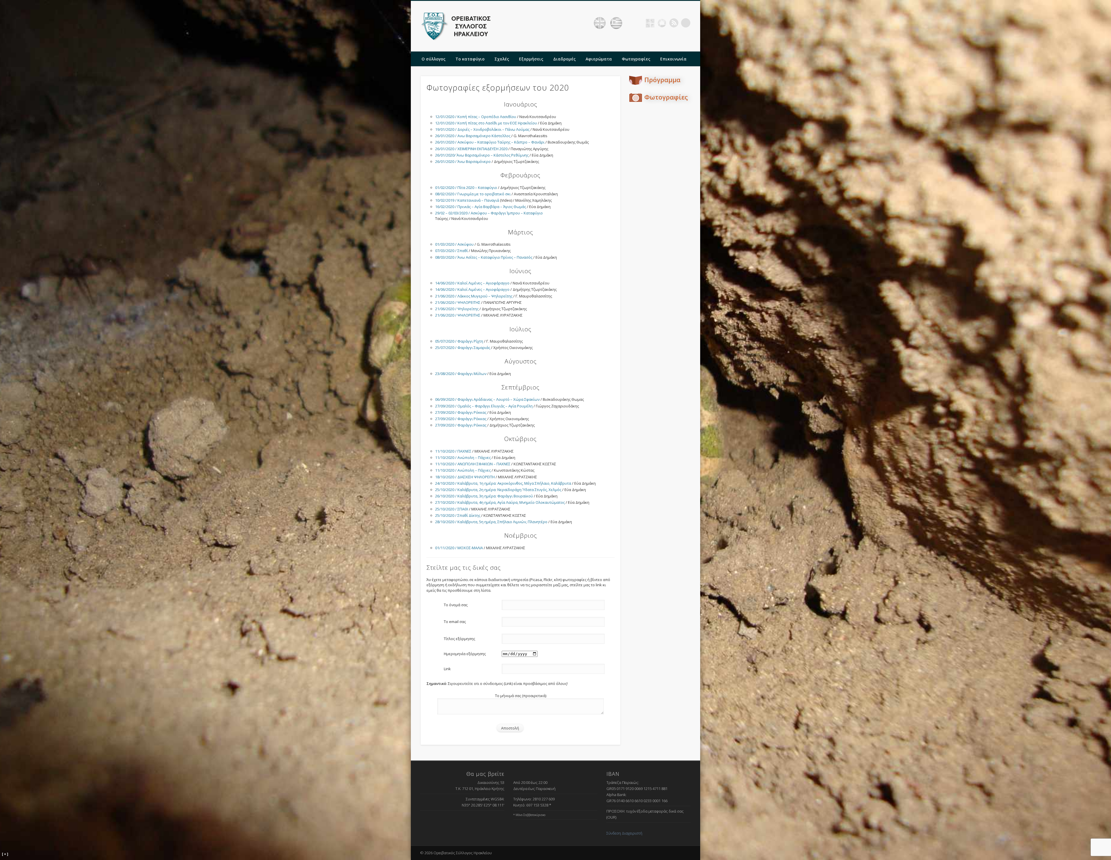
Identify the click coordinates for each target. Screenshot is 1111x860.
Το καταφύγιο (470, 59)
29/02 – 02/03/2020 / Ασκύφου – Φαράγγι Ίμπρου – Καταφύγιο (489, 213)
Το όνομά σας (456, 604)
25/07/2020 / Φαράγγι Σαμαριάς (462, 347)
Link (447, 668)
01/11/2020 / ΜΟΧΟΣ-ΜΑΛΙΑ (459, 547)
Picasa (662, 22)
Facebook (638, 22)
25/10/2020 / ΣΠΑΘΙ (451, 509)
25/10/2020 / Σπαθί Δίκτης (457, 515)
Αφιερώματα (599, 59)
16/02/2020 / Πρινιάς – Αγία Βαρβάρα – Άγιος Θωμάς (480, 206)
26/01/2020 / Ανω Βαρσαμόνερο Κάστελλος (472, 135)
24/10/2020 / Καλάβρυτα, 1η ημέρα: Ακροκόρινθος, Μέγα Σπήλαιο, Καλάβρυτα (503, 483)
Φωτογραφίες (636, 59)
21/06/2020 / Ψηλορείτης (457, 308)
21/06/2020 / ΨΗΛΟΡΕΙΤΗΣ (457, 302)
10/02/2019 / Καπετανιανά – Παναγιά (467, 200)
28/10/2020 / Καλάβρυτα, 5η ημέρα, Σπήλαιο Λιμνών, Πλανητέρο (491, 521)
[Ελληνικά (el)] (616, 23)
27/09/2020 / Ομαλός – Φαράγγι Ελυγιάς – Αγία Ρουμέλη (484, 406)
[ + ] (5, 854)
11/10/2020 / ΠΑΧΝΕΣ (453, 451)
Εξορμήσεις (531, 59)
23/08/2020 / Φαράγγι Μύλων (460, 373)
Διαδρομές (564, 59)
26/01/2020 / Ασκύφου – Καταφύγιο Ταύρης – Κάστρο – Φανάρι (490, 142)
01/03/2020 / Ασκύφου (454, 244)
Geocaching (650, 22)
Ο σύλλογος (434, 59)
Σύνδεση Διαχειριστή (624, 833)
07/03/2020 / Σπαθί (451, 250)
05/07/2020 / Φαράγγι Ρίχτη (459, 341)
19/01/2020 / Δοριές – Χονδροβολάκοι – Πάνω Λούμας (482, 129)
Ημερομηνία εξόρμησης (465, 653)
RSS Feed (673, 22)
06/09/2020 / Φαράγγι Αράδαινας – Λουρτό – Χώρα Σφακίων (487, 399)
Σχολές (501, 59)
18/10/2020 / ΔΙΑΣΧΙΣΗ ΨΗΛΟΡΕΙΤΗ (465, 476)
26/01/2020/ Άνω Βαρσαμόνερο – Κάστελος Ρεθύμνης (482, 155)
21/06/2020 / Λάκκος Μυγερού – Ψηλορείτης (473, 296)
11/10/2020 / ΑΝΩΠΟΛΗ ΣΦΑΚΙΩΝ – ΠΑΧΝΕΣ (472, 463)
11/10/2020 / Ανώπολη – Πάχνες (463, 457)
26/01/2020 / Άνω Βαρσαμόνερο (463, 161)
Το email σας (455, 621)
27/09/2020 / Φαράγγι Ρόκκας (460, 412)
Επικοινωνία (673, 59)
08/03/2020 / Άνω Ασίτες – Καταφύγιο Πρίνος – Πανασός (483, 257)
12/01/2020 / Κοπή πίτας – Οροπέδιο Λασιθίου (475, 116)
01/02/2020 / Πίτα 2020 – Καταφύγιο (466, 187)
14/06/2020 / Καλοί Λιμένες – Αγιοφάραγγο (472, 283)
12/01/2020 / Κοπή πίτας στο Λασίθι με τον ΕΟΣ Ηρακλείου (486, 123)
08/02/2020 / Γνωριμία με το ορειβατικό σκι (473, 193)
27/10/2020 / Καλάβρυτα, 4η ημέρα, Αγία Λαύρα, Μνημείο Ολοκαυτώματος (500, 502)
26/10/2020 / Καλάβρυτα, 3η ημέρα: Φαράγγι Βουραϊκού (484, 496)
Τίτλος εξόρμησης (459, 638)
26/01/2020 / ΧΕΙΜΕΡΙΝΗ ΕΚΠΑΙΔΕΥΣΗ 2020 (471, 148)
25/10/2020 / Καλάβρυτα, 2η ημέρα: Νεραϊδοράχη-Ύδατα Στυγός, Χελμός (498, 489)
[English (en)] (600, 23)
